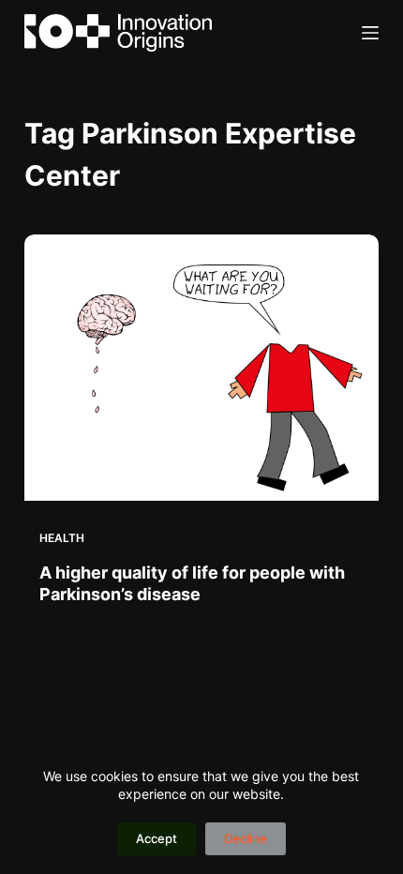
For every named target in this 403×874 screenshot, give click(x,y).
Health (61, 538)
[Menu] (370, 32)
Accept (156, 838)
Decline (245, 838)
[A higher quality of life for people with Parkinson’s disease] (201, 367)
